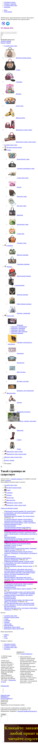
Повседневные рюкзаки (24, 304)
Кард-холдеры (21, 372)
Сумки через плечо (22, 178)
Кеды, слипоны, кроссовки (28, 421)
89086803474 (4, 697)
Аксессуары (19, 106)
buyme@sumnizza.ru (26, 654)
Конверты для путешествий (25, 390)
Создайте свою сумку (10, 5)
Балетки (19, 402)
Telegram (6, 28)
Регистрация (8, 11)
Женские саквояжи (22, 255)
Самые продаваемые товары (9, 508)
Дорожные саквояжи (23, 264)
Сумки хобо (20, 233)
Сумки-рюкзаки (19, 285)
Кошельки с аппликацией (19, 326)
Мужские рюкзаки (22, 294)
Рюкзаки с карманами (23, 313)
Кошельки (20, 325)
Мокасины (20, 430)
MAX (11, 28)
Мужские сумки (22, 196)
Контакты (7, 7)
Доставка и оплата (9, 2)
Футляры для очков (23, 381)
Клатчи (19, 187)
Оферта (6, 634)
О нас (6, 638)
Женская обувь (20, 118)
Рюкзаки (18, 94)
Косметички (20, 362)
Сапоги (19, 439)
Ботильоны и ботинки (23, 412)
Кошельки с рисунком (18, 330)
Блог (5, 636)
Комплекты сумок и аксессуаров (26, 142)
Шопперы (20, 215)
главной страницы (16, 479)
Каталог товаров (6, 41)
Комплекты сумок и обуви (24, 130)
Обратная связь (5, 695)
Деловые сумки (21, 243)
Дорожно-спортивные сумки (25, 168)
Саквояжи (19, 82)
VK (2, 28)
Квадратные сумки (22, 224)
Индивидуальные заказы (23, 58)
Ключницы (20, 353)
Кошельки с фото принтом (19, 331)
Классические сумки (23, 159)
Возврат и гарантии (10, 4)
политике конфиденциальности (27, 711)
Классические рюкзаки (24, 276)
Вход (5, 10)
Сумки (18, 70)
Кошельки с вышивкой (18, 328)
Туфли (19, 449)
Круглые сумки (21, 206)
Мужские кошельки (17, 333)
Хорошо (3, 714)
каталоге (8, 480)
